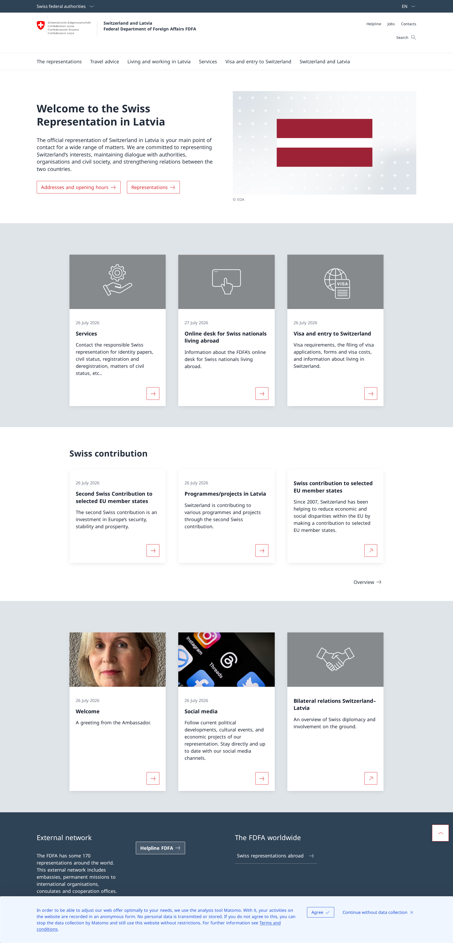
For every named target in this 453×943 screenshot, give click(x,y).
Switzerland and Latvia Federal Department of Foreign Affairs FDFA (150, 26)
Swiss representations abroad (270, 855)
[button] (59, 61)
